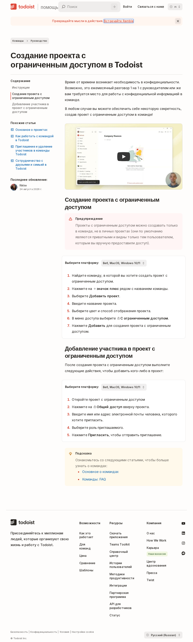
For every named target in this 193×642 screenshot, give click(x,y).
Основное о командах (100, 472)
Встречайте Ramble (118, 21)
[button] (123, 157)
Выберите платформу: (82, 263)
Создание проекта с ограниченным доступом (31, 96)
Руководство (39, 40)
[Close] (178, 21)
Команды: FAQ (94, 479)
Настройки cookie (83, 632)
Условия (64, 632)
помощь (49, 7)
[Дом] (23, 7)
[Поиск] (114, 6)
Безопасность (19, 632)
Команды (18, 40)
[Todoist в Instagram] (183, 544)
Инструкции (21, 87)
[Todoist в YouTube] (183, 524)
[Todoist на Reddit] (183, 554)
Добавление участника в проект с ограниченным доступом (30, 108)
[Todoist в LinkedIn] (183, 534)
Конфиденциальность (43, 632)
